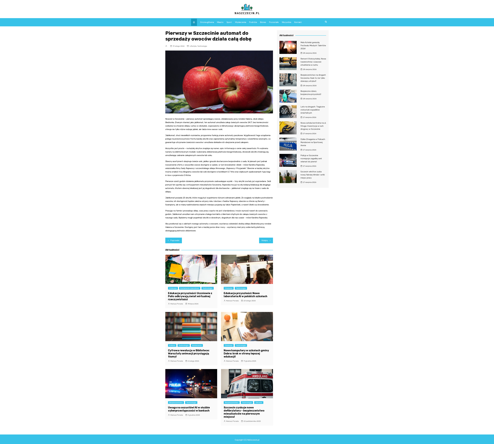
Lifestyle (193, 46)
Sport (229, 22)
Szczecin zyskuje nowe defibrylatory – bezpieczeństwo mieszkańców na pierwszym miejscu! (244, 412)
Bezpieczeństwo (176, 402)
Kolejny (265, 240)
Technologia (202, 46)
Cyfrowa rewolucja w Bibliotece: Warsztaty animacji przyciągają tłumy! (188, 353)
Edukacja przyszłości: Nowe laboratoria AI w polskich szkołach (245, 295)
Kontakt (298, 22)
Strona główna (207, 22)
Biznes (263, 22)
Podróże (253, 22)
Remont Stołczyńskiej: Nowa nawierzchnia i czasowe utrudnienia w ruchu (313, 62)
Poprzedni (174, 240)
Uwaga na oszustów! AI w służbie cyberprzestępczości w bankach (189, 409)
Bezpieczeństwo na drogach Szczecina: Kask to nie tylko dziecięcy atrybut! (313, 78)
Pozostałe (274, 22)
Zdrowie (258, 402)
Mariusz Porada (176, 304)
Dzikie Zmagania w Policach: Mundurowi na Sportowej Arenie (313, 142)
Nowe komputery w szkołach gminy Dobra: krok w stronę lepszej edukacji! (246, 353)
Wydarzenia (240, 22)
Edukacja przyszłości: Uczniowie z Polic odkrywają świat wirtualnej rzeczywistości (190, 296)
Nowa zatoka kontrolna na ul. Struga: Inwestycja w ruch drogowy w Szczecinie (313, 126)
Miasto (220, 22)
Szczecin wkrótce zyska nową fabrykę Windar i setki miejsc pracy (313, 175)
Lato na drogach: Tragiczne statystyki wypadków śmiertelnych (313, 110)
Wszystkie (286, 22)
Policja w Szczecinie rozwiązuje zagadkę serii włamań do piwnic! (311, 158)
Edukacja (173, 288)
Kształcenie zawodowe (189, 288)
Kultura (172, 345)
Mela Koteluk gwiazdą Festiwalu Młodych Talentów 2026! (313, 45)
